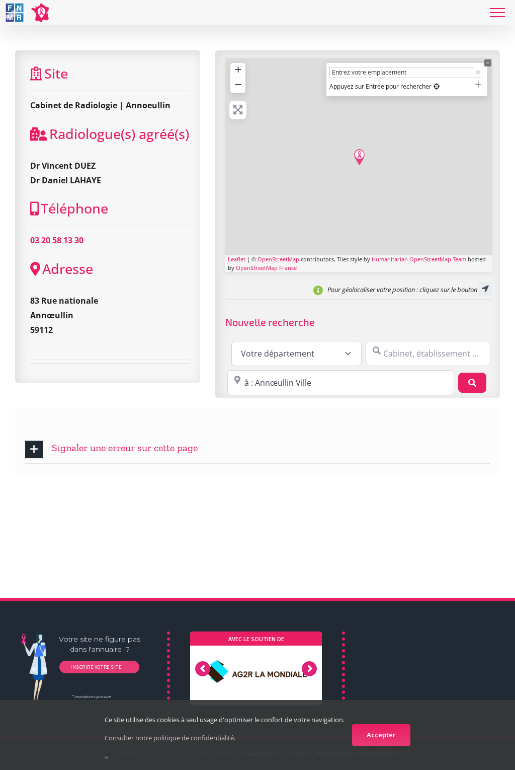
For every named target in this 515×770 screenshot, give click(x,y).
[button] (257, 449)
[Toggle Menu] (497, 12)
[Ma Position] (437, 86)
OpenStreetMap (278, 259)
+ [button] (238, 69)
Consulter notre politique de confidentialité (169, 737)
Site (56, 73)
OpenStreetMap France (266, 267)
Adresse (67, 268)
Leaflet (236, 259)
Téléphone (74, 208)
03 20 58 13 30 (56, 240)
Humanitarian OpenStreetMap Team (419, 259)
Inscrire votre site (95, 667)
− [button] (238, 84)
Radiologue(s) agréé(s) (119, 133)
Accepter (381, 734)
